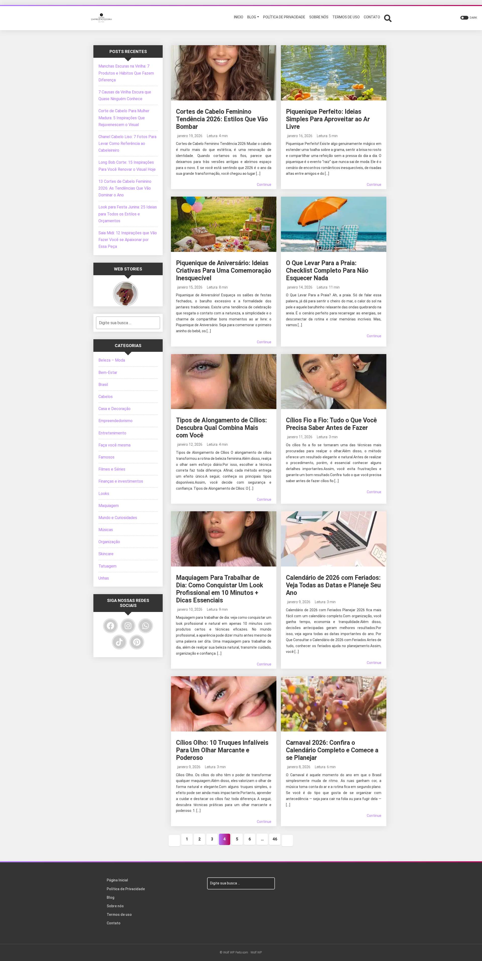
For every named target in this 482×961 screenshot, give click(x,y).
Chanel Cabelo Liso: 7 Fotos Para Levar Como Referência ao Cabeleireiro (127, 143)
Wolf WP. (256, 952)
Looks (103, 493)
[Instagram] (128, 625)
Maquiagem (108, 505)
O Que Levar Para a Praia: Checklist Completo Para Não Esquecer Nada (327, 270)
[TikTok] (119, 642)
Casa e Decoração (114, 408)
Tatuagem (107, 566)
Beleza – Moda (111, 360)
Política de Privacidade (126, 889)
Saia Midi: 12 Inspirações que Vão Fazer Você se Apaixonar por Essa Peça (127, 240)
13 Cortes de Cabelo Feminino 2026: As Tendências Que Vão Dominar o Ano (124, 188)
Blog (110, 897)
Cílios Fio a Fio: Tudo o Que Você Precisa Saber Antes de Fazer (331, 424)
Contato (113, 923)
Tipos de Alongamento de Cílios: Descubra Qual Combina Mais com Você (221, 428)
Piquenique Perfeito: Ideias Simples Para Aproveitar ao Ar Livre (328, 119)
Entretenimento (112, 433)
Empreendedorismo (115, 420)
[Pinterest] (137, 642)
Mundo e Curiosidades (117, 517)
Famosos (106, 457)
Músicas (105, 529)
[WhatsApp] (145, 625)
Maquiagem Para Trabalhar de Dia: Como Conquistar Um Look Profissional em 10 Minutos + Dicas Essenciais (219, 589)
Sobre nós (115, 906)
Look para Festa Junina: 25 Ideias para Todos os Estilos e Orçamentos (127, 214)
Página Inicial (117, 880)
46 (275, 839)
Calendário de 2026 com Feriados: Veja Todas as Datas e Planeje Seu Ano (333, 585)
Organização (109, 541)
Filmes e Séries (111, 469)
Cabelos (105, 396)
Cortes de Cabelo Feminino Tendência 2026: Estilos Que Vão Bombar (222, 119)
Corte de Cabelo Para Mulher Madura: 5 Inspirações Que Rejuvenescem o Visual (123, 117)
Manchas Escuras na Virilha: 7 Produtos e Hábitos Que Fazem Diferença (126, 73)
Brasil (103, 384)
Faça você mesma (114, 445)
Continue (264, 185)
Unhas (103, 578)
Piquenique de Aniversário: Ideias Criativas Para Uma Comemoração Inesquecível (223, 270)
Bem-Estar (107, 372)
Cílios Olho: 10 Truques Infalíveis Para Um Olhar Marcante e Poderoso (222, 750)
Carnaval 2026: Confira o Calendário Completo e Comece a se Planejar (332, 750)
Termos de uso (119, 915)
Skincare (105, 553)
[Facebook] (110, 625)
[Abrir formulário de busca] (388, 17)
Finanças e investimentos (120, 481)
